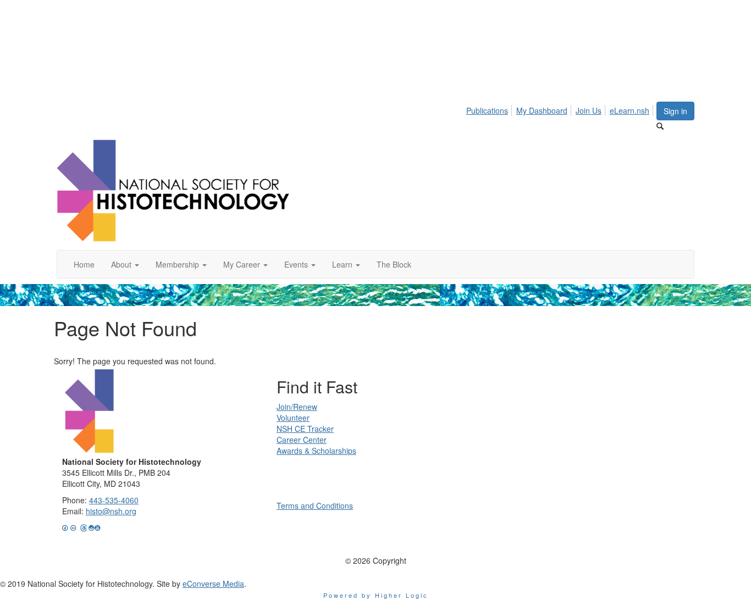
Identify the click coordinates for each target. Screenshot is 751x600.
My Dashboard (541, 110)
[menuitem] (490, 109)
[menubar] (560, 109)
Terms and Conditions (315, 505)
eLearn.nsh (629, 110)
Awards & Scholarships (316, 450)
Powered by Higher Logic (375, 595)
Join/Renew (297, 406)
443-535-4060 (114, 500)
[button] (125, 264)
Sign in (675, 110)
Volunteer (293, 417)
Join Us (588, 110)
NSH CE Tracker (305, 428)
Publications (487, 110)
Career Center (302, 439)
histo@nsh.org (111, 510)
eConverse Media (213, 583)
